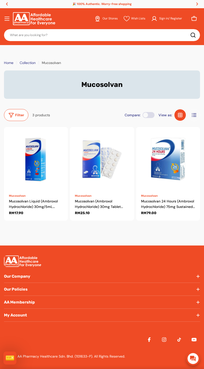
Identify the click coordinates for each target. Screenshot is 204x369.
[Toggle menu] (7, 19)
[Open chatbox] (193, 359)
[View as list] (194, 115)
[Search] (193, 35)
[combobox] (102, 35)
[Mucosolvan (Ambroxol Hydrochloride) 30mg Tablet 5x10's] (102, 159)
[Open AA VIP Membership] (9, 358)
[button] (7, 4)
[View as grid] (180, 115)
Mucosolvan (17, 195)
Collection (28, 63)
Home (8, 63)
